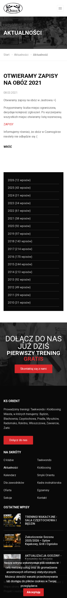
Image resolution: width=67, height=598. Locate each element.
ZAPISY (8, 124)
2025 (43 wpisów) (19, 187)
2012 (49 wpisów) (19, 287)
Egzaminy (43, 490)
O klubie (9, 460)
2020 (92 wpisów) (19, 226)
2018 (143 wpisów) (20, 241)
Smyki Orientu (45, 475)
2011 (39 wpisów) (19, 295)
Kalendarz (10, 475)
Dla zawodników (14, 482)
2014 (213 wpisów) (20, 272)
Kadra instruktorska (49, 482)
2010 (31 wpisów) (19, 302)
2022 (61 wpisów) (19, 210)
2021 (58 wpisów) (19, 218)
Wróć (8, 146)
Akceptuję (33, 592)
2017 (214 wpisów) (20, 249)
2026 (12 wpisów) (19, 180)
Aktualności (11, 467)
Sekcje (8, 498)
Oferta (7, 490)
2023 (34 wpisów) (19, 203)
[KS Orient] (13, 8)
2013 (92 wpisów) (19, 279)
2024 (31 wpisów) (19, 195)
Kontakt (42, 498)
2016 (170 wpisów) (20, 256)
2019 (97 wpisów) (19, 233)
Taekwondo (44, 460)
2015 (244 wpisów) (20, 264)
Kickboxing (44, 467)
